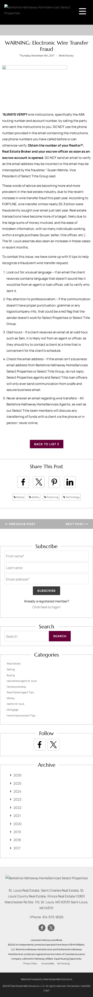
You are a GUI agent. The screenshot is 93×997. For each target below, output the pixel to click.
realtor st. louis (15, 704)
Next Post (75, 524)
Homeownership (16, 687)
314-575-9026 (52, 917)
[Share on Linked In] (70, 482)
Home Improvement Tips (21, 715)
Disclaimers (73, 985)
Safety (35, 497)
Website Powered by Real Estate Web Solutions (46, 979)
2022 (17, 807)
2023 (17, 799)
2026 (17, 775)
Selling (11, 669)
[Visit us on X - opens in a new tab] (53, 744)
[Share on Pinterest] (54, 482)
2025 (17, 783)
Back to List (45, 444)
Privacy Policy (30, 963)
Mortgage (12, 709)
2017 (17, 848)
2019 (17, 831)
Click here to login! (46, 607)
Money (20, 497)
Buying (11, 675)
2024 (17, 791)
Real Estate (14, 663)
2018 (17, 839)
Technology (72, 497)
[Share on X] (39, 482)
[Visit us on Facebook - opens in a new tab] (39, 744)
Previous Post (21, 524)
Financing (52, 497)
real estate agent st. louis (22, 681)
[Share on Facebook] (23, 482)
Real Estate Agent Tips (20, 692)
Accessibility (48, 963)
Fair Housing (63, 963)
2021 (17, 815)
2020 (17, 823)
